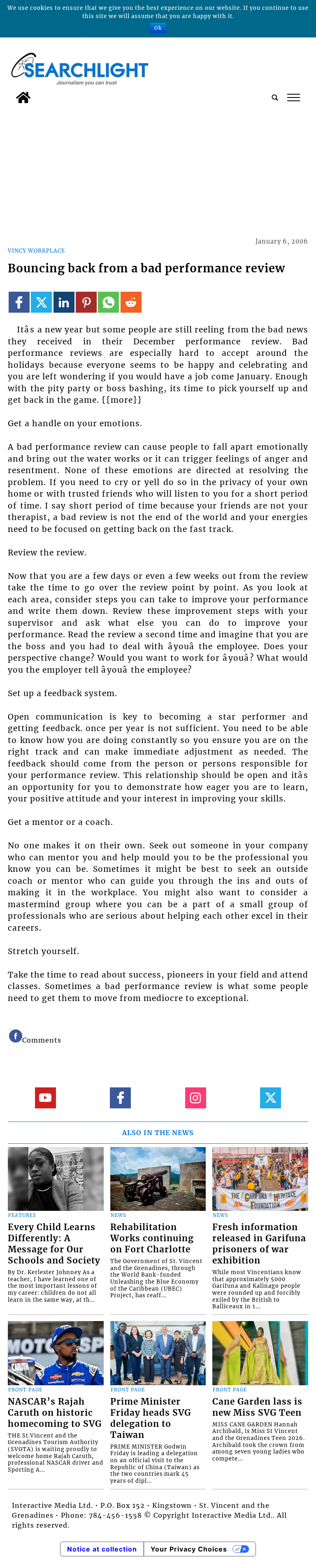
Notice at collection (102, 1549)
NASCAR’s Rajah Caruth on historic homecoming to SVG (55, 1412)
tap (293, 97)
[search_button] (275, 97)
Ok (158, 28)
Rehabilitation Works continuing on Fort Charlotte (152, 1238)
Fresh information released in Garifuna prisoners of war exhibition (259, 1244)
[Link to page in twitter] (41, 302)
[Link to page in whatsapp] (108, 302)
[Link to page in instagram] (195, 1097)
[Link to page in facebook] (19, 302)
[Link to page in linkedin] (63, 302)
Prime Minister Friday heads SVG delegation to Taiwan (150, 1418)
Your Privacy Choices (189, 1549)
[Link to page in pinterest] (86, 302)
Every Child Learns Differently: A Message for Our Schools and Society (54, 1244)
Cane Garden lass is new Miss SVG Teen (257, 1407)
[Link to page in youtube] (45, 1097)
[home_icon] (23, 97)
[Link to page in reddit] (131, 302)
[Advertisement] (158, 169)
